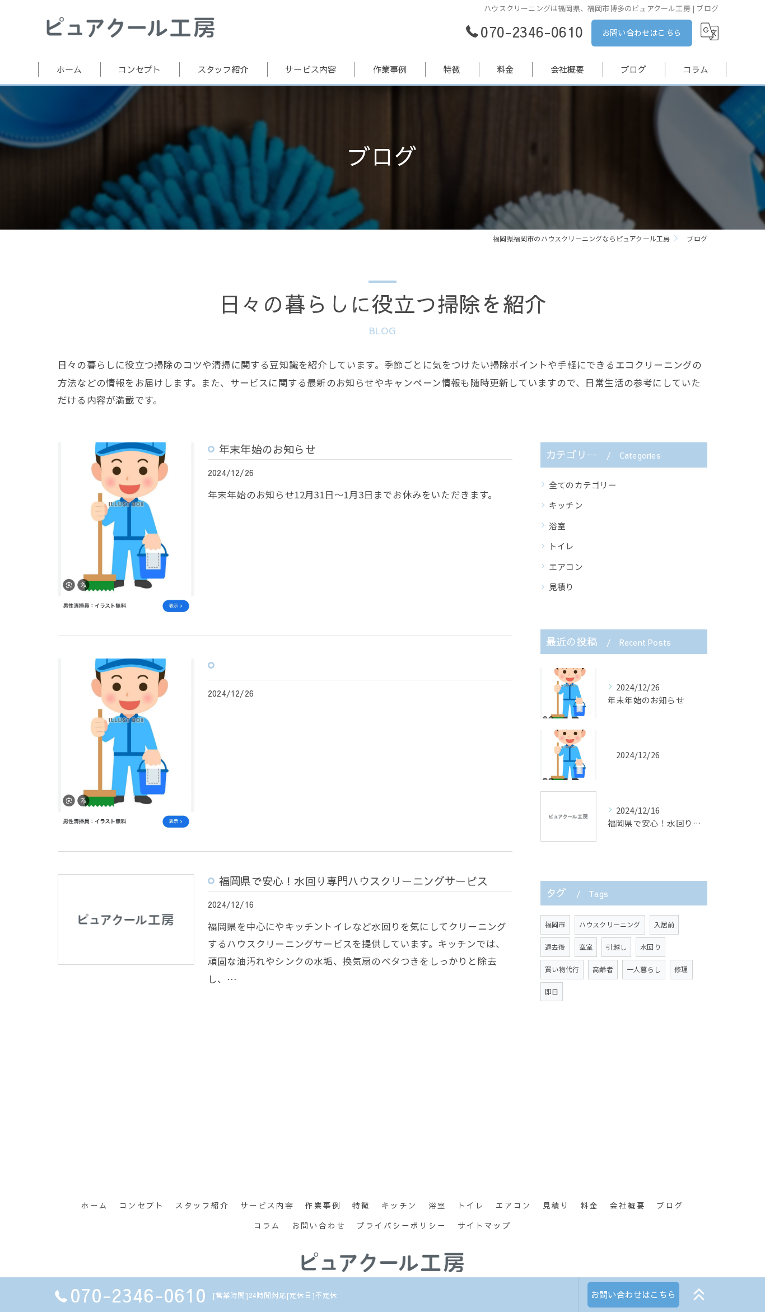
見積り (562, 586)
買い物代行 (562, 969)
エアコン (566, 566)
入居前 (664, 924)
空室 (586, 946)
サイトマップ (484, 1225)
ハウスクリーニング (610, 924)
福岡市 (555, 924)
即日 (551, 991)
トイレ (562, 546)
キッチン (566, 505)
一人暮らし (644, 969)
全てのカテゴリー (583, 485)
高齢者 (603, 969)
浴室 (557, 525)
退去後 (555, 946)
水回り (650, 946)
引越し (616, 946)
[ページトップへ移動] (699, 1294)
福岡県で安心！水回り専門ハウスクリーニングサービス (353, 881)
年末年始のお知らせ (267, 449)
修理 (681, 969)
